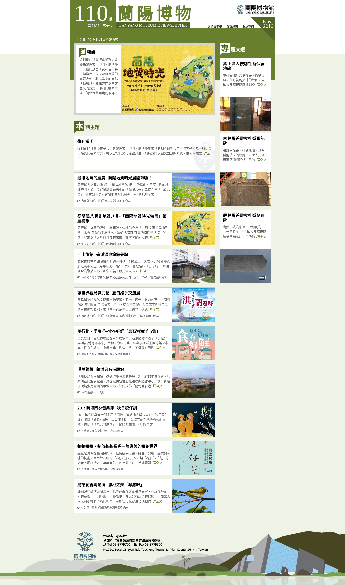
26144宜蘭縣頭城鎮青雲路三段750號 (133, 540)
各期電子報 (215, 26)
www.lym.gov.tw (115, 535)
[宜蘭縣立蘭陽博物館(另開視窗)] (240, 11)
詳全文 (149, 194)
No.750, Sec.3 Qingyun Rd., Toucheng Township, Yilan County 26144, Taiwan (155, 549)
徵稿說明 (232, 26)
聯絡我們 (248, 26)
